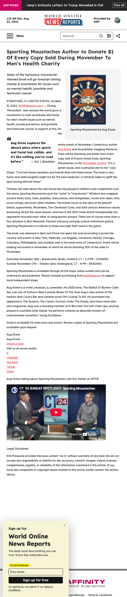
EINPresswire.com (30, 105)
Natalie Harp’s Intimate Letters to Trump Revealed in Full (58, 5)
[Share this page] (118, 36)
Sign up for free (35, 580)
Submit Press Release (71, 595)
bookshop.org (92, 275)
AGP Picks (10, 5)
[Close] (64, 525)
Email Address (19, 565)
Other (10, 371)
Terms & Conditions (100, 595)
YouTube (12, 362)
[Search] (101, 36)
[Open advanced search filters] (109, 36)
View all (119, 5)
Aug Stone (64, 149)
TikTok (11, 367)
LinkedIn (12, 357)
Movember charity (94, 163)
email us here (15, 343)
